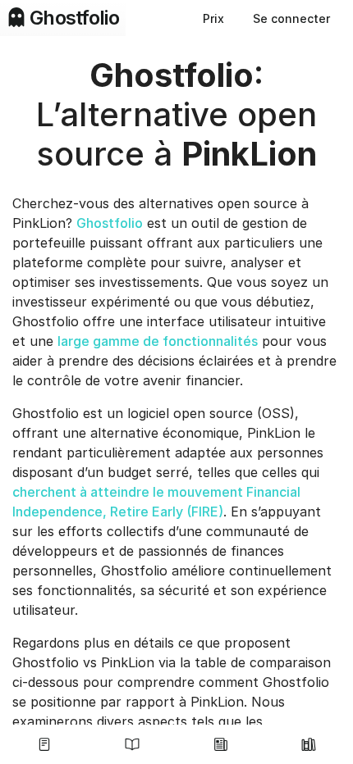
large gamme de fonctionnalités (157, 341)
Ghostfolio (109, 223)
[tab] (44, 744)
